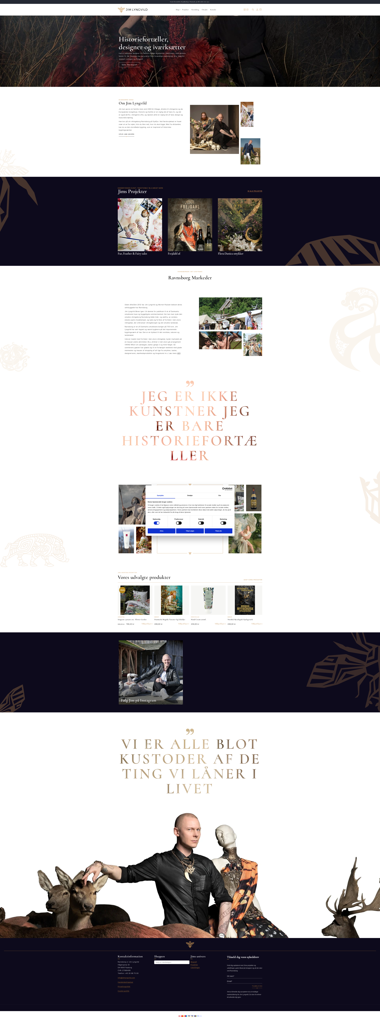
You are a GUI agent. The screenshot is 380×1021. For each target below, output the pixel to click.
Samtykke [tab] (160, 495)
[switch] (179, 523)
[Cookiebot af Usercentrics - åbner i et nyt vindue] (223, 488)
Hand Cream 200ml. (198, 619)
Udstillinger (195, 968)
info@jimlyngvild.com (126, 978)
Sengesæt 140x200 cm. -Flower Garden (132, 619)
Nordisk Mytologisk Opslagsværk (240, 619)
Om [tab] (219, 495)
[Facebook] (245, 10)
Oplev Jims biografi (129, 65)
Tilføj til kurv (146, 624)
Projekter (194, 965)
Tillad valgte (190, 531)
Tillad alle (218, 531)
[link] (151, 672)
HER (178, 353)
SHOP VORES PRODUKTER (253, 580)
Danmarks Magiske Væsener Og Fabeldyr (169, 619)
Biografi (194, 962)
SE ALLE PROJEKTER (255, 191)
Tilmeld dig (257, 986)
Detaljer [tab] (190, 495)
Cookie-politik (123, 991)
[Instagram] (247, 10)
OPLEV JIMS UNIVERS (126, 134)
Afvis (161, 531)
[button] (177, 10)
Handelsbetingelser (125, 982)
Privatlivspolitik (124, 987)
